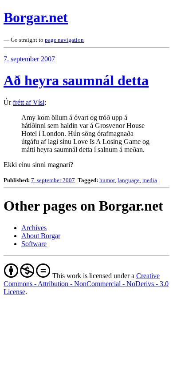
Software (34, 243)
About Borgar (40, 235)
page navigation (64, 39)
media (149, 180)
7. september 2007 (29, 59)
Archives (34, 227)
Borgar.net (36, 17)
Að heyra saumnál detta (76, 80)
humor (107, 180)
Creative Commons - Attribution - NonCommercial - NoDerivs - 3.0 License (86, 283)
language (129, 180)
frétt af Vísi (28, 102)
